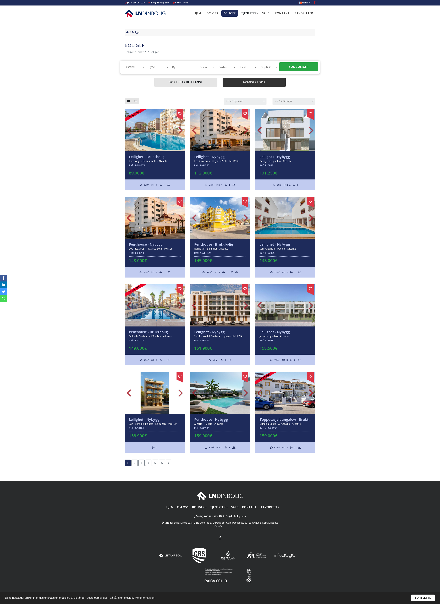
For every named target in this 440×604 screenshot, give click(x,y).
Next (180, 130)
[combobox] (132, 67)
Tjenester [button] (249, 13)
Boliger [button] (229, 13)
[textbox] (133, 67)
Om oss (212, 13)
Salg (266, 13)
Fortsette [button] (423, 597)
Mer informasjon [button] (145, 597)
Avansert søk (254, 82)
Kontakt (282, 13)
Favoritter (304, 13)
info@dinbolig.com (160, 2)
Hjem (197, 13)
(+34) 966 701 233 (136, 2)
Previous (129, 130)
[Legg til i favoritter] (180, 113)
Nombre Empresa (145, 13)
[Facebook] (314, 3)
